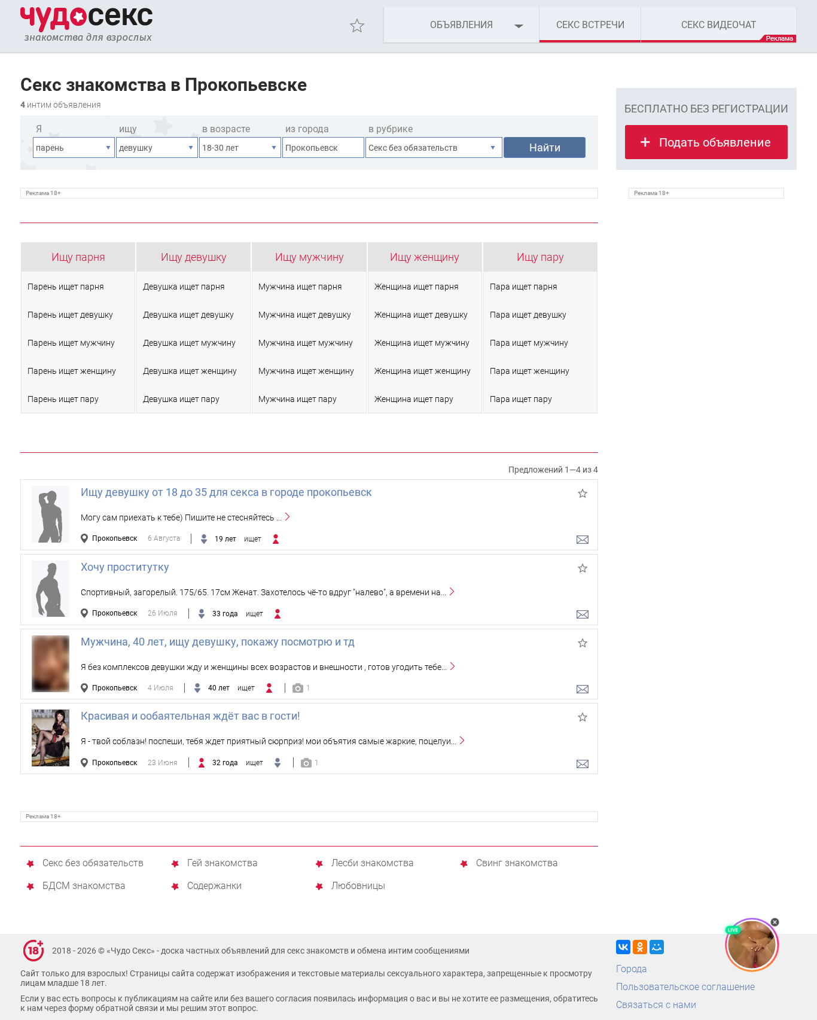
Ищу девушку (194, 257)
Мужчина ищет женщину (306, 371)
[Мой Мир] (657, 947)
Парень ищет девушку (70, 314)
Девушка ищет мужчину (189, 343)
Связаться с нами (656, 1004)
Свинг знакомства (517, 863)
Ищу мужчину (309, 257)
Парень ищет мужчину (71, 343)
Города (631, 969)
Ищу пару (540, 257)
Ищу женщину (424, 257)
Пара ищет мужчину (529, 343)
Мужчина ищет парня (300, 286)
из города (307, 129)
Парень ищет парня (66, 286)
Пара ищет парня (523, 286)
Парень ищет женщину (72, 371)
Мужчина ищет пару (297, 399)
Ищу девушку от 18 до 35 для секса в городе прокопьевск (226, 492)
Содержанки (214, 886)
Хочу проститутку (125, 567)
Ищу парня (78, 257)
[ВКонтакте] (623, 947)
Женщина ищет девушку (421, 314)
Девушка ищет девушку (188, 314)
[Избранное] (357, 26)
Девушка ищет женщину (190, 371)
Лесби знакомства (372, 863)
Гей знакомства (222, 863)
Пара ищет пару (521, 399)
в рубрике (390, 129)
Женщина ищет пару (413, 399)
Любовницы (358, 886)
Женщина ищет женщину (422, 371)
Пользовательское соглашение (685, 986)
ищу (128, 129)
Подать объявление (715, 142)
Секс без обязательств (93, 863)
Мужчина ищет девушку (304, 314)
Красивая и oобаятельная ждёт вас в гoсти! (190, 716)
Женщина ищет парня (416, 286)
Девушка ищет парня (184, 286)
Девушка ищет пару (181, 399)
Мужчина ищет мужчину (305, 343)
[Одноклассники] (640, 947)
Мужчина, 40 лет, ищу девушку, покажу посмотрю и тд (218, 641)
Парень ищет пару (63, 399)
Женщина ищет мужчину (422, 343)
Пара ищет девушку (528, 314)
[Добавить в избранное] (582, 493)
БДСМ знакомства (84, 886)
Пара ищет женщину (529, 371)
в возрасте (226, 129)
